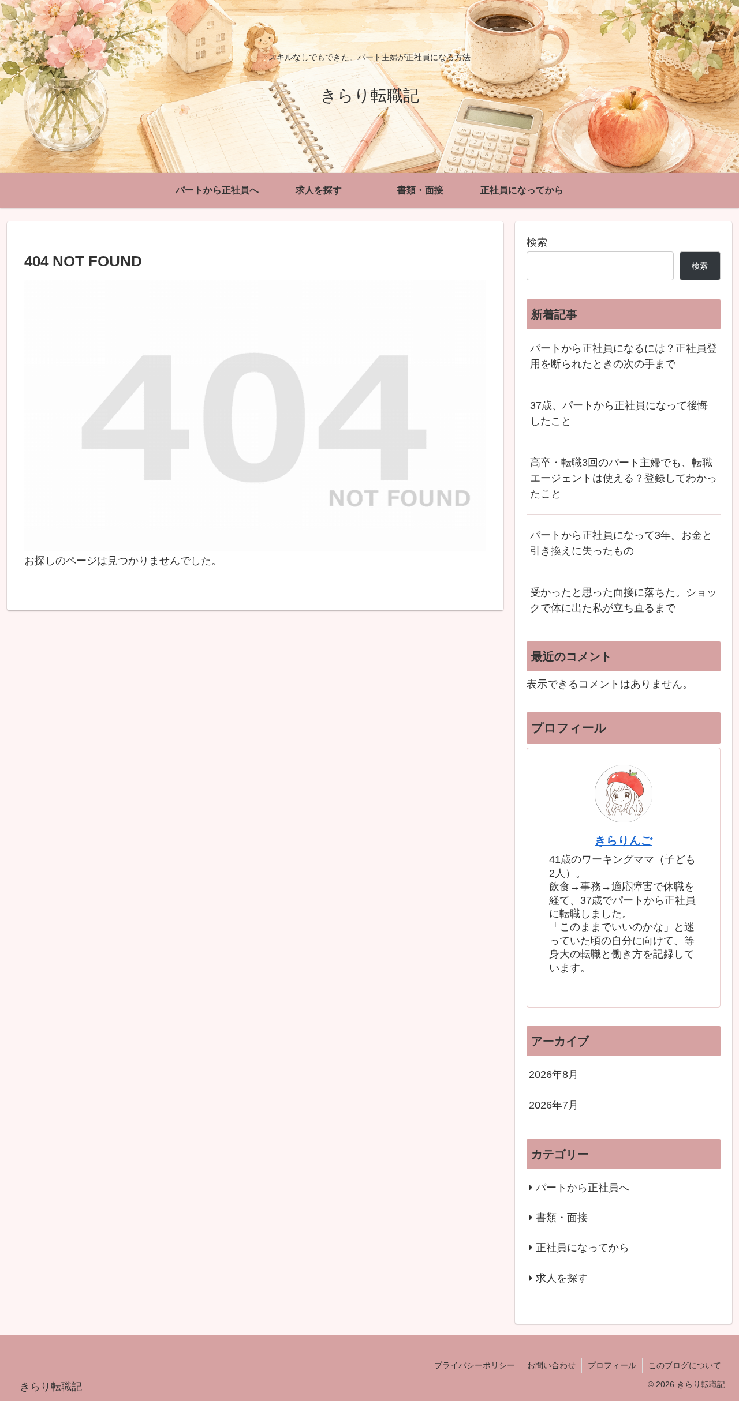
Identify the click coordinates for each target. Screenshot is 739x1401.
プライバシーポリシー (474, 1365)
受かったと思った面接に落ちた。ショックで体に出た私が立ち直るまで (623, 600)
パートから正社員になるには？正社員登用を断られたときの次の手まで (623, 356)
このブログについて (684, 1365)
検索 (537, 242)
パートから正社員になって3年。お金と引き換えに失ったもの (621, 543)
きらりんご (623, 840)
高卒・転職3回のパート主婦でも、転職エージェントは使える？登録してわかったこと (623, 478)
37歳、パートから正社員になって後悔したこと (619, 413)
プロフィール (612, 1365)
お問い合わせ (551, 1365)
